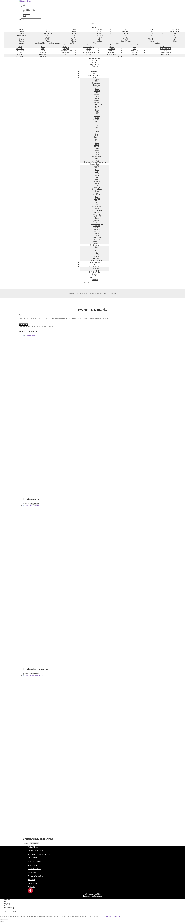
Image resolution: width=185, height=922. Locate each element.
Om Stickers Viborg (29, 10)
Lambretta (99, 35)
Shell (174, 35)
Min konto (7, 900)
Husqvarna (65, 52)
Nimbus (66, 54)
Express (21, 33)
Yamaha (21, 43)
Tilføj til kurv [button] (34, 504)
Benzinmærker (175, 31)
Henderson (111, 51)
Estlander (125, 31)
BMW (20, 47)
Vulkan (99, 41)
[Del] (5, 919)
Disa (42, 49)
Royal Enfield (111, 54)
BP (175, 39)
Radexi (99, 37)
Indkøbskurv (9, 908)
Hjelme (94, 60)
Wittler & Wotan (125, 41)
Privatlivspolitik (33, 883)
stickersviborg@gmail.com (40, 854)
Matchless (20, 54)
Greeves (43, 51)
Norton (88, 54)
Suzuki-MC (20, 56)
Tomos (21, 41)
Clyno (112, 47)
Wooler (151, 41)
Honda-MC (134, 51)
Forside (71, 293)
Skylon (73, 39)
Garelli (73, 33)
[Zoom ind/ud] (1, 919)
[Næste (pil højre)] (3, 921)
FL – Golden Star (47, 33)
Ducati (88, 49)
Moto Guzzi (43, 54)
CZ (134, 47)
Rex (125, 37)
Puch (73, 37)
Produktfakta (32, 872)
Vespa (48, 41)
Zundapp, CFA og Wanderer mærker (47, 43)
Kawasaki (111, 52)
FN (134, 49)
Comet (151, 29)
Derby (47, 31)
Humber (43, 52)
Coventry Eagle (88, 47)
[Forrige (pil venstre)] (1, 921)
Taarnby (151, 39)
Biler (165, 51)
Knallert (91, 293)
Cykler (94, 62)
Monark (151, 35)
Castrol (157, 43)
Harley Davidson (66, 51)
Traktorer (95, 66)
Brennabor (99, 29)
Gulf (174, 37)
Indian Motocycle (89, 52)
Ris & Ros (31, 880)
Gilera (99, 33)
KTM (73, 35)
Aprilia (43, 45)
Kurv (24, 16)
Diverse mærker (165, 52)
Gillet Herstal (20, 51)
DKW (99, 31)
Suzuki (125, 39)
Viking (73, 41)
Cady (125, 29)
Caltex (174, 41)
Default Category (81, 293)
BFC (47, 29)
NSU (21, 37)
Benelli (21, 29)
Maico (134, 52)
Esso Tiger (165, 45)
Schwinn (134, 54)
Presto (47, 37)
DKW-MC (20, 49)
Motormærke (94, 64)
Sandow (21, 39)
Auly (111, 45)
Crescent (22, 31)
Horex (20, 52)
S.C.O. (47, 39)
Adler (118, 43)
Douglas (66, 49)
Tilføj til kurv (23, 324)
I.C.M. (151, 33)
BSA (43, 47)
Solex (99, 39)
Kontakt (25, 12)
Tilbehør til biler (165, 49)
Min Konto (26, 14)
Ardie (66, 45)
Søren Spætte (165, 54)
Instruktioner (21, 35)
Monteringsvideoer (94, 75)
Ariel (88, 45)
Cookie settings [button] (106, 916)
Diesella (73, 31)
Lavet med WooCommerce (92, 896)
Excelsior (111, 49)
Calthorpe (66, 47)
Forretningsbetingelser (35, 876)
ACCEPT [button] (117, 916)
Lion (125, 35)
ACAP (72, 43)
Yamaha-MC (43, 56)
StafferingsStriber (95, 58)
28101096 (34, 858)
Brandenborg (73, 29)
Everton (151, 31)
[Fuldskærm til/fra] (3, 919)
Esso (174, 33)
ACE (95, 43)
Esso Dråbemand (165, 47)
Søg (20, 19)
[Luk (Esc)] (7, 919)
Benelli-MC (135, 45)
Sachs (151, 37)
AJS (20, 45)
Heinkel (88, 51)
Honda (125, 33)
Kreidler (47, 35)
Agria (120, 56)
